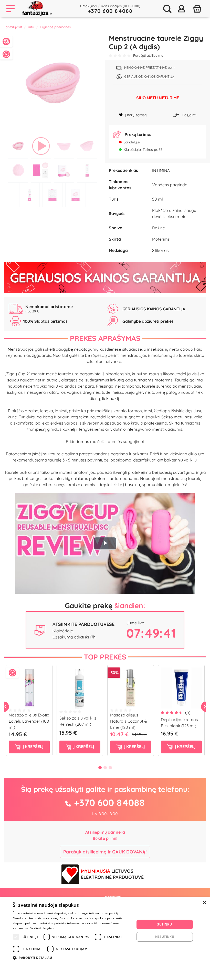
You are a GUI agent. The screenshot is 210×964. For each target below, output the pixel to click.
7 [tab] (64, 170)
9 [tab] (29, 195)
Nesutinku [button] (164, 937)
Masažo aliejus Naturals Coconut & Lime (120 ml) (128, 721)
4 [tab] (87, 146)
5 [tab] (18, 170)
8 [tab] (87, 170)
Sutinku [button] (164, 924)
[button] (72, 957)
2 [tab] (41, 146)
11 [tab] (75, 195)
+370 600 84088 (110, 11)
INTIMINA (161, 170)
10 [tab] (52, 195)
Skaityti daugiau (42, 928)
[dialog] (105, 930)
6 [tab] (41, 170)
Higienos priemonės (55, 27)
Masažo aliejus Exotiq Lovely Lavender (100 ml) (29, 721)
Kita (31, 27)
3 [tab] (64, 146)
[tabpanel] (52, 82)
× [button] (204, 903)
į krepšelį (32, 746)
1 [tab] (18, 146)
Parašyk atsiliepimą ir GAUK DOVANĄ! (105, 852)
